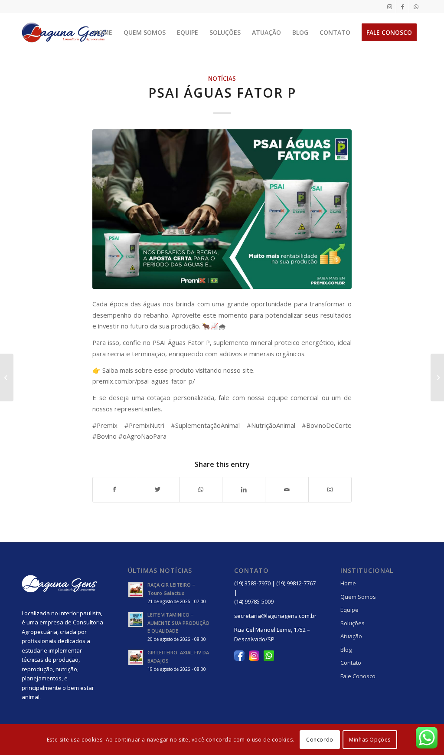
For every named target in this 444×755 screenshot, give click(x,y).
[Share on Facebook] (114, 489)
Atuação (351, 636)
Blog (346, 649)
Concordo (319, 739)
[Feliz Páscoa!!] (437, 377)
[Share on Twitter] (157, 489)
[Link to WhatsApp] (415, 6)
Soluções (352, 623)
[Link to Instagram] (389, 6)
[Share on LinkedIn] (243, 489)
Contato (350, 662)
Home (348, 583)
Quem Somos (358, 597)
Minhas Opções (370, 739)
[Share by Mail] (286, 489)
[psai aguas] (222, 209)
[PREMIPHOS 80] (6, 377)
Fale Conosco (357, 676)
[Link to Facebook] (402, 6)
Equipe (349, 610)
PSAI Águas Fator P (222, 93)
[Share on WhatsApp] (201, 489)
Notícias (222, 78)
